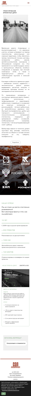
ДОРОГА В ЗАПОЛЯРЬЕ (10, 289)
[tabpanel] (15, 278)
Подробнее (15, 142)
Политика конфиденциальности (10, 390)
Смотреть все (24, 265)
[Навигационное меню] (28, 2)
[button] (16, 343)
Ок (3, 393)
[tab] (15, 306)
